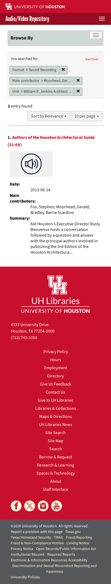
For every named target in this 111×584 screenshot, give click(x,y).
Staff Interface (55, 489)
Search (55, 449)
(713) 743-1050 (24, 338)
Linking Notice (78, 543)
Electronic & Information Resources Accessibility (49, 560)
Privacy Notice (22, 549)
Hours (55, 360)
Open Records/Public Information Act (66, 549)
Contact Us (55, 392)
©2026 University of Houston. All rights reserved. (49, 526)
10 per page (85, 116)
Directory (55, 376)
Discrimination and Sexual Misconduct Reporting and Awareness (54, 568)
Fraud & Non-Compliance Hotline (37, 543)
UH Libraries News (55, 425)
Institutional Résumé (27, 554)
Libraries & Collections (55, 408)
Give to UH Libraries (55, 400)
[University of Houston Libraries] (55, 294)
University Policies (25, 577)
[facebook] (16, 506)
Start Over (92, 59)
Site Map (55, 441)
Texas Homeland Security (31, 537)
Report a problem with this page (37, 532)
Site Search (55, 433)
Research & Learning (55, 465)
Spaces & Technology (55, 473)
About (55, 481)
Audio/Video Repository (27, 19)
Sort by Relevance (47, 116)
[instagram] (43, 506)
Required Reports (61, 554)
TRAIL (58, 537)
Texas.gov (73, 532)
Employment (55, 368)
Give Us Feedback (55, 384)
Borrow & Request (55, 457)
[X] (29, 506)
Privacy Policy (55, 352)
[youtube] (56, 506)
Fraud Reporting (79, 537)
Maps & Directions (55, 416)
